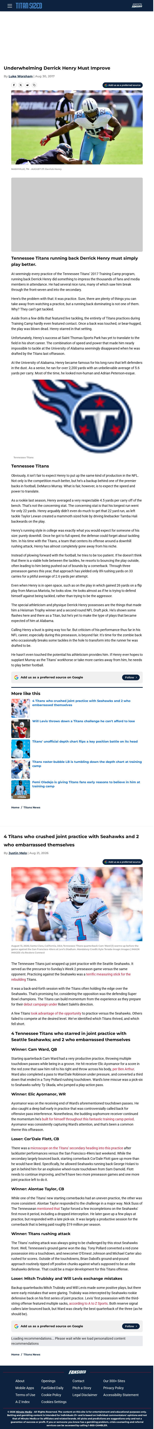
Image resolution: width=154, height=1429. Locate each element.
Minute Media (24, 1411)
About (19, 1381)
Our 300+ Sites (114, 1381)
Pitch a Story (81, 1388)
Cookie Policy (51, 1395)
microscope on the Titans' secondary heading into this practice (76, 1148)
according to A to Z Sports (88, 1303)
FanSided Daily (52, 1388)
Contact (78, 1381)
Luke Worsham (21, 76)
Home (15, 807)
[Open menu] (10, 5)
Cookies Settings (53, 1402)
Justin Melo (18, 853)
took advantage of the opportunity (56, 1013)
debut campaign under (40, 1004)
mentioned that (49, 1209)
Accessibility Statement (121, 1395)
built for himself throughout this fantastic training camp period (87, 1119)
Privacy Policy (113, 1388)
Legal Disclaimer (84, 1395)
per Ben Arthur (123, 1069)
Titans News (31, 807)
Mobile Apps (24, 1388)
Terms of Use (25, 1395)
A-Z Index (22, 1402)
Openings (48, 1381)
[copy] (34, 85)
